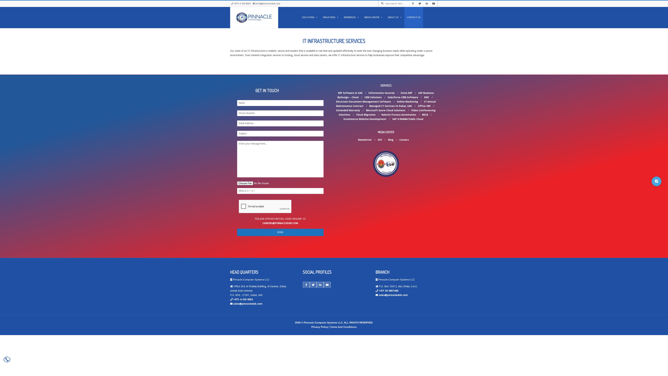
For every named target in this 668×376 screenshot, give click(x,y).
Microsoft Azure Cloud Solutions (385, 110)
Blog (390, 139)
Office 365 (424, 106)
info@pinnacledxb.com (267, 3)
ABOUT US (393, 17)
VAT (380, 139)
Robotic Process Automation (398, 114)
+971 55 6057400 (388, 290)
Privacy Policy (319, 327)
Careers (404, 139)
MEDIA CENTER (371, 17)
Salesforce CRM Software (403, 97)
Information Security (381, 93)
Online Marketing (407, 101)
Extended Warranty (348, 110)
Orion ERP (406, 93)
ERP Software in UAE (350, 93)
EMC (426, 97)
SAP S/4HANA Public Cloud (407, 119)
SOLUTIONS (308, 17)
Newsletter (365, 139)
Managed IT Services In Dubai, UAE (390, 106)
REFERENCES (350, 17)
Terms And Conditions (343, 327)
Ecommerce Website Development (365, 119)
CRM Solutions (373, 97)
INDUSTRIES (329, 17)
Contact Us (413, 17)
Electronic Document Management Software (363, 101)
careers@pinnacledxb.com (280, 223)
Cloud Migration (366, 114)
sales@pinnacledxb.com (247, 303)
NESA (425, 114)
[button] (656, 181)
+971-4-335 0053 (242, 3)
